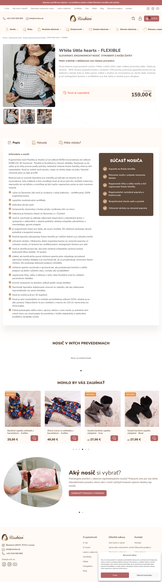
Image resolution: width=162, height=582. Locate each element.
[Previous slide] (7, 75)
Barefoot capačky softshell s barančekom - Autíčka (19, 432)
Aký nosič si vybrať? (20, 8)
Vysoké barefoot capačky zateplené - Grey (97, 432)
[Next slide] (51, 75)
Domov (5, 38)
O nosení (86, 547)
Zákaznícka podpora (114, 8)
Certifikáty (78, 8)
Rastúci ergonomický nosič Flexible (34, 38)
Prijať (115, 575)
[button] (133, 18)
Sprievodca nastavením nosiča (42, 8)
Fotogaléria (88, 566)
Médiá (94, 8)
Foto (87, 8)
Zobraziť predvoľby (144, 575)
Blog (102, 8)
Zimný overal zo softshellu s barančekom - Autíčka (59, 432)
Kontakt (129, 8)
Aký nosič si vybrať (117, 542)
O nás (7, 8)
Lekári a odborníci (64, 8)
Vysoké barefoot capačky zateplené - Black (137, 432)
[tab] (81, 370)
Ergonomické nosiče (15, 38)
